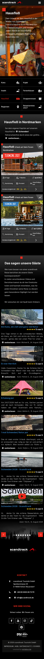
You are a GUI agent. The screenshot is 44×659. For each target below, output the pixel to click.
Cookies (36, 646)
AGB (16, 646)
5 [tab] (23, 535)
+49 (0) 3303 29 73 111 (25, 592)
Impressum (9, 646)
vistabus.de (26, 649)
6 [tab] (25, 535)
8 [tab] (29, 535)
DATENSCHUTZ (26, 646)
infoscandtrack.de (25, 598)
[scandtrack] (22, 553)
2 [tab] (16, 535)
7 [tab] (27, 535)
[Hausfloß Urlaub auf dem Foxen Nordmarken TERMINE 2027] (22, 225)
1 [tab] (14, 535)
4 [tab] (20, 535)
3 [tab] (18, 535)
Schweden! (24, 131)
